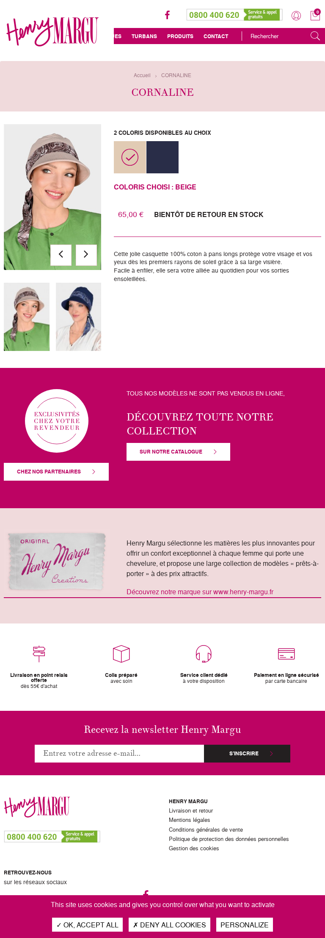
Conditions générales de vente (206, 830)
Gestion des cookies (194, 848)
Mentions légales (189, 820)
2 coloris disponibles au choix (162, 132)
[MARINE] (162, 157)
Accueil (142, 75)
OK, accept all (90, 925)
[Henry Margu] (52, 32)
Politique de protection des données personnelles (229, 839)
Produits (180, 36)
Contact (216, 36)
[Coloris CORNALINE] (27, 317)
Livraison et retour (191, 810)
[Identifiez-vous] (296, 15)
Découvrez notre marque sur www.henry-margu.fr (200, 591)
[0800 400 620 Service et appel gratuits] (234, 12)
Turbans (144, 36)
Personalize (244, 925)
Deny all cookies (172, 925)
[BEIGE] (130, 157)
